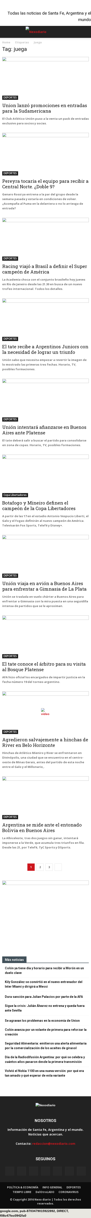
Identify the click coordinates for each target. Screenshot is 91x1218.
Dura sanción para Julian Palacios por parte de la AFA (44, 996)
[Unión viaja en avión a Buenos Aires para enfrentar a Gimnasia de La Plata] (45, 556)
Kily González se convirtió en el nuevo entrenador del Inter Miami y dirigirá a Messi (43, 984)
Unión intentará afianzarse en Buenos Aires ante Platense (44, 430)
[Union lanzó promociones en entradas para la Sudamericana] (45, 78)
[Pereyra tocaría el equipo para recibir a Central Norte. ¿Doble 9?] (45, 154)
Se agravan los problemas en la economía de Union (42, 1020)
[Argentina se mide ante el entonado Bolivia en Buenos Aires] (45, 797)
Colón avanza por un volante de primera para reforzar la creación (46, 1032)
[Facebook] (9, 1171)
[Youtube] (81, 1171)
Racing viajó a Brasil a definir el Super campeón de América (44, 269)
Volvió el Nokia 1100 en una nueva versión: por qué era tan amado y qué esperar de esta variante (44, 1073)
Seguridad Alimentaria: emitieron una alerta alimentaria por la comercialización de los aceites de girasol (46, 1046)
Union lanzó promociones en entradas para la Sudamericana (44, 108)
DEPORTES (10, 97)
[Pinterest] (57, 1171)
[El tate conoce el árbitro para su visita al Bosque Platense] (45, 636)
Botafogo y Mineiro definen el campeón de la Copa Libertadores (39, 505)
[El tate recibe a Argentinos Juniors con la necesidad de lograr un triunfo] (45, 319)
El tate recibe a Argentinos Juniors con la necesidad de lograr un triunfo (45, 349)
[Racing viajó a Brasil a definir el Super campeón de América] (45, 239)
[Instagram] (33, 1171)
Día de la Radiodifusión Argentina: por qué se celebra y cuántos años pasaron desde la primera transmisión (45, 1059)
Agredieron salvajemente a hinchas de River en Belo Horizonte (45, 742)
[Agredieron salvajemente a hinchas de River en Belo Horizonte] (45, 712)
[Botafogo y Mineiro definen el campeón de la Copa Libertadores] (45, 476)
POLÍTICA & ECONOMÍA (22, 1187)
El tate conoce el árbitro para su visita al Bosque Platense (44, 667)
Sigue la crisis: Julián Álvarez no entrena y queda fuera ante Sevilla (45, 1008)
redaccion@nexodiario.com (53, 1143)
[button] (85, 32)
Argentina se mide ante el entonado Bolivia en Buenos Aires (42, 827)
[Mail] (45, 1171)
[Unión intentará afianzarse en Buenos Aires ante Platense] (45, 400)
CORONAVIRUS (68, 1192)
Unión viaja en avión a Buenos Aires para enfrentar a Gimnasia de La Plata (44, 586)
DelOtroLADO (45, 1192)
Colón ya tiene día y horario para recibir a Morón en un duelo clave (44, 970)
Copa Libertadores (15, 495)
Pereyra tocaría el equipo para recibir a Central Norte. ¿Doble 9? (45, 184)
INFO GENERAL (52, 1187)
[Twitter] (69, 1171)
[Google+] (21, 1171)
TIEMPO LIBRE (22, 1192)
